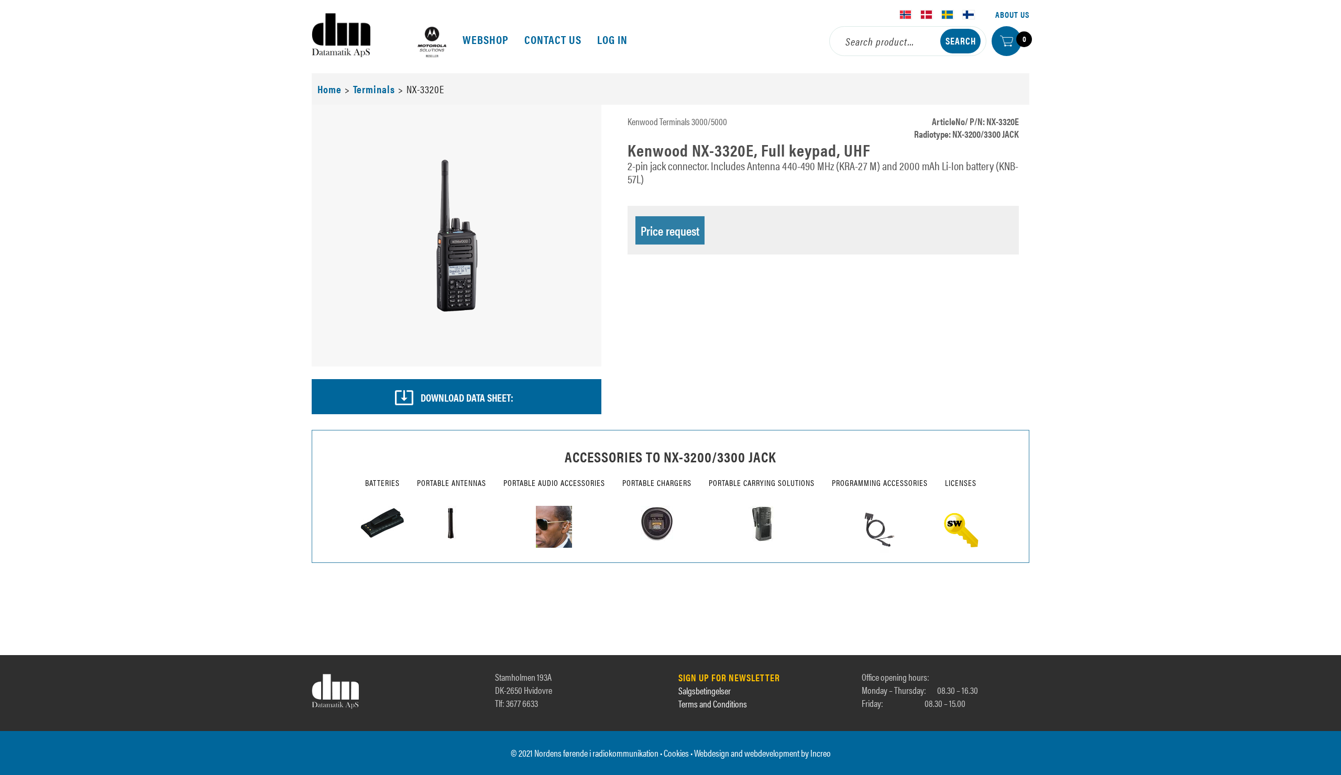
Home (329, 88)
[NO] (905, 14)
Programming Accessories (880, 483)
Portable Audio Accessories (554, 483)
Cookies (676, 752)
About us (1012, 14)
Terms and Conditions (712, 703)
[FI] (968, 14)
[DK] (926, 14)
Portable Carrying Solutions (762, 483)
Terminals (374, 88)
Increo (820, 752)
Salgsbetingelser (704, 690)
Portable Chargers (656, 483)
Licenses (960, 483)
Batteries (382, 483)
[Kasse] (1006, 41)
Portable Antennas (451, 483)
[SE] (947, 14)
